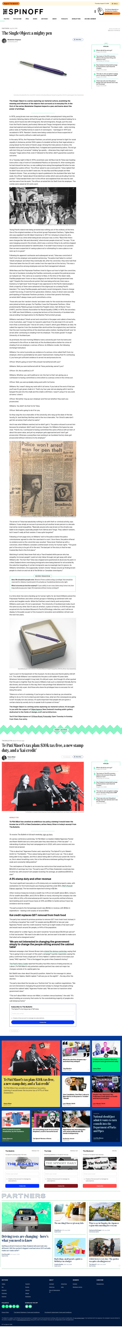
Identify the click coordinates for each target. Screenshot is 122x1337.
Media (27, 1293)
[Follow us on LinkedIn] (17, 1307)
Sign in (116, 3)
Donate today (108, 13)
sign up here (47, 834)
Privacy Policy (5, 1312)
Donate (75, 1284)
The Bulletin (7, 740)
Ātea (27, 19)
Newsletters (76, 19)
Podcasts (64, 19)
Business (28, 1296)
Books (35, 19)
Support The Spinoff (11, 3)
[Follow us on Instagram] (14, 1307)
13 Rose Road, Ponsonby (41, 716)
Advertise (64, 1284)
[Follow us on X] (7, 1307)
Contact (51, 1284)
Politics (6, 19)
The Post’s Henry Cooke (18, 963)
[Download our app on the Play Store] (30, 1307)
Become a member (90, 19)
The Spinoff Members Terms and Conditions (27, 1312)
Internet (4, 1290)
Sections (44, 19)
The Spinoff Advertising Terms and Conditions (58, 1312)
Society (27, 1284)
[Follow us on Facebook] (3, 1307)
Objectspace (36, 709)
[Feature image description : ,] (26, 1217)
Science (4, 1296)
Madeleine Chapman (14, 39)
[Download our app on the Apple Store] (27, 1307)
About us (51, 1287)
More (54, 19)
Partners (5, 28)
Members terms (77, 1287)
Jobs (62, 1287)
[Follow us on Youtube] (10, 1307)
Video (3, 1284)
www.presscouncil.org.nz (23, 1319)
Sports (27, 1290)
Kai (2, 1287)
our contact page (79, 1318)
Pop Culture (17, 19)
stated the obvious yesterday (55, 951)
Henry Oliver (12, 757)
